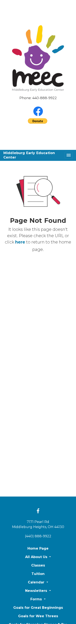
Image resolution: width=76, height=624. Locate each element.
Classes (38, 565)
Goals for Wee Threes (38, 616)
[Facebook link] (38, 511)
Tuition (38, 574)
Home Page (38, 548)
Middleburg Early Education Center (29, 155)
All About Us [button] (36, 557)
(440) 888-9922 (38, 536)
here (20, 242)
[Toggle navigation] (69, 155)
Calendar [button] (36, 582)
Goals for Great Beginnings (38, 608)
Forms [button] (36, 599)
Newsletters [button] (36, 591)
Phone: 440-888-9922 (38, 98)
